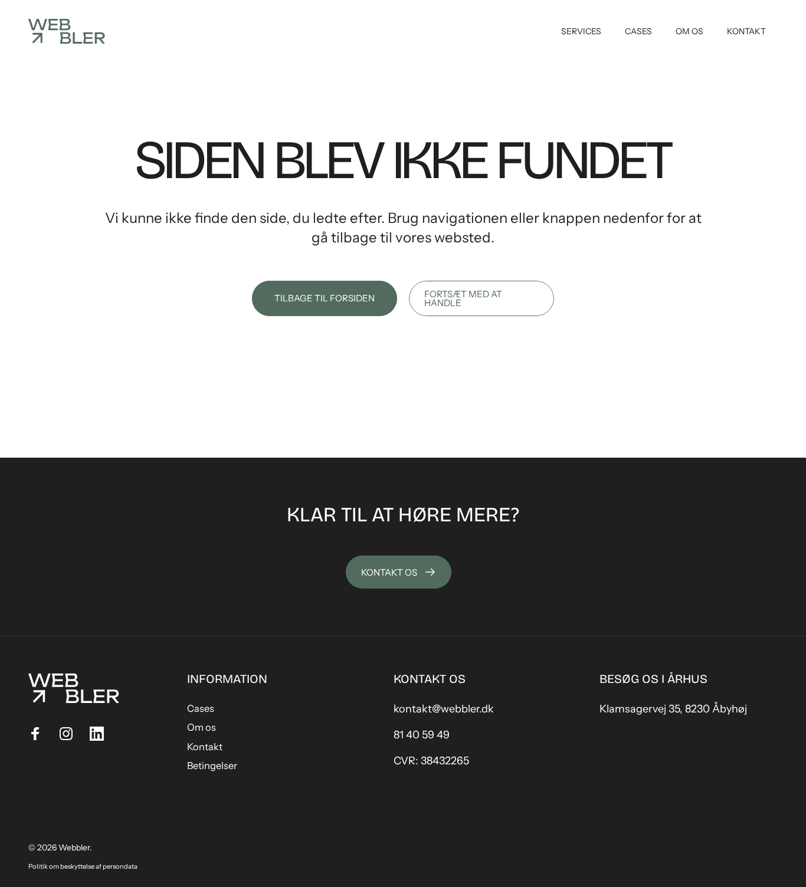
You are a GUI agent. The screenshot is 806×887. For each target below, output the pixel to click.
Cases (200, 708)
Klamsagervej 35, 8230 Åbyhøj (673, 708)
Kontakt (204, 747)
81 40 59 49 (422, 734)
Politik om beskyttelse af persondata (82, 866)
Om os (201, 727)
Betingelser (212, 765)
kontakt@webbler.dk (444, 708)
